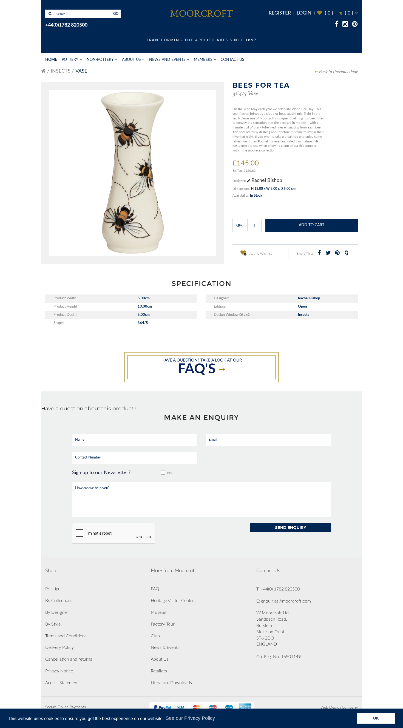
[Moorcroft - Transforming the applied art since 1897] (201, 13)
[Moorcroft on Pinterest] (337, 253)
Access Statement (62, 683)
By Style (53, 624)
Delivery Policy (59, 647)
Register (280, 13)
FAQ (155, 589)
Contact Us (232, 60)
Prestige (52, 589)
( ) (325, 13)
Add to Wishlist (260, 253)
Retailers (159, 671)
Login (304, 13)
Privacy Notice (59, 671)
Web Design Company (339, 707)
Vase (81, 71)
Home (51, 60)
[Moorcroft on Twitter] (328, 253)
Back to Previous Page (338, 72)
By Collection (58, 600)
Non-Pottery (100, 60)
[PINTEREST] (355, 24)
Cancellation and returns (68, 659)
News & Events (165, 647)
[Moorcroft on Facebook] (319, 253)
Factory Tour (163, 624)
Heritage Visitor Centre (172, 600)
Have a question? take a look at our (201, 367)
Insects (60, 71)
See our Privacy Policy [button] (190, 718)
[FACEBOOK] (337, 24)
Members (203, 60)
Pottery (70, 60)
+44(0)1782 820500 (66, 25)
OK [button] (376, 718)
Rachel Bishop (266, 180)
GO (116, 14)
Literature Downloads (171, 683)
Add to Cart (311, 225)
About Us (131, 60)
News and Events (167, 60)
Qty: (239, 225)
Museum (159, 612)
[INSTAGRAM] (345, 24)
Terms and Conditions (66, 636)
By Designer (56, 612)
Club (155, 636)
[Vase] (132, 173)
